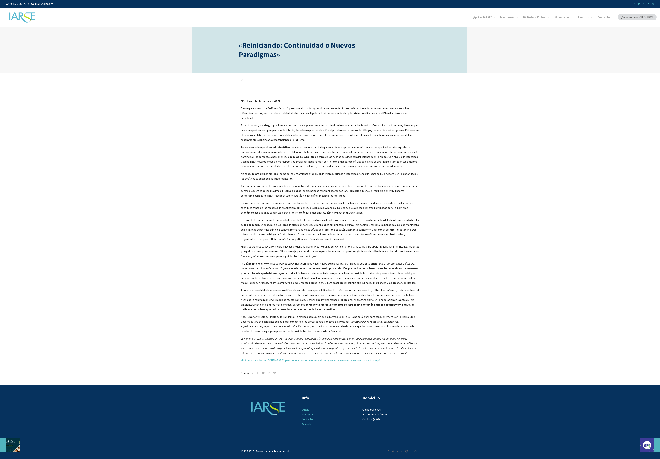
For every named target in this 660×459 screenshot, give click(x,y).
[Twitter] (639, 3)
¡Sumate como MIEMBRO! (637, 17)
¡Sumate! (307, 424)
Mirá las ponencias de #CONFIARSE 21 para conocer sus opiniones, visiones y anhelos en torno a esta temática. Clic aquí (310, 360)
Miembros (308, 414)
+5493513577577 (19, 3)
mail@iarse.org (44, 3)
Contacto (307, 419)
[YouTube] (643, 3)
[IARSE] (22, 17)
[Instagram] (652, 3)
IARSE (305, 409)
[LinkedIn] (648, 3)
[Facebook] (634, 3)
